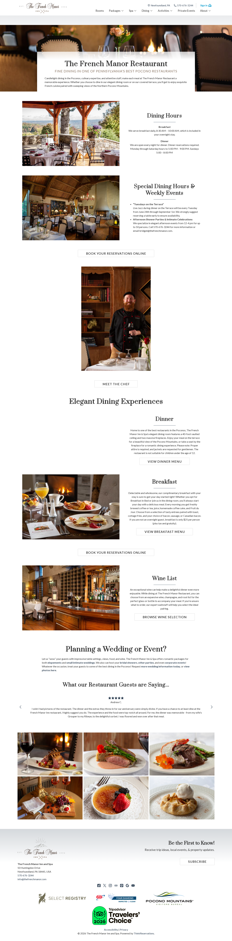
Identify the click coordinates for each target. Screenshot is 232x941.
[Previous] (20, 707)
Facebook (99, 885)
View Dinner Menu (165, 461)
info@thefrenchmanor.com (32, 879)
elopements (55, 662)
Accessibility (111, 929)
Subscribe (197, 861)
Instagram (110, 885)
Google (127, 885)
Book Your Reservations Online (116, 253)
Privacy (124, 929)
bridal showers (128, 662)
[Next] (211, 707)
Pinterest (121, 885)
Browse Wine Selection (165, 617)
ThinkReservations (144, 933)
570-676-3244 (185, 5)
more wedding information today (160, 666)
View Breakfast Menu (165, 531)
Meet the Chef (116, 384)
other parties (146, 662)
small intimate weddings (80, 662)
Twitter (104, 885)
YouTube (133, 885)
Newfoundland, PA (160, 5)
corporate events (175, 662)
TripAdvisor (116, 885)
